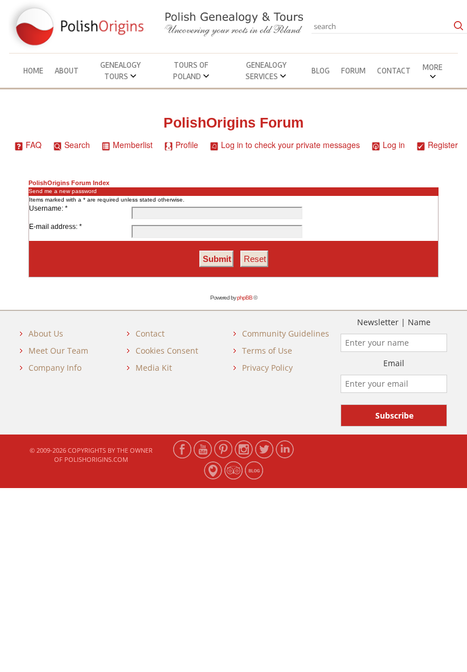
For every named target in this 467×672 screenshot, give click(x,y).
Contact (394, 70)
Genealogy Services (265, 70)
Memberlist (133, 144)
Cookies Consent (167, 350)
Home (33, 70)
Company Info (54, 367)
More (433, 67)
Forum (353, 70)
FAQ (34, 144)
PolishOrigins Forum (233, 122)
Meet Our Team (58, 350)
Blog (321, 70)
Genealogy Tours (120, 70)
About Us (45, 333)
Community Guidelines (285, 333)
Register (443, 144)
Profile (186, 144)
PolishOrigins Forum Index (68, 182)
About (67, 70)
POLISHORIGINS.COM (96, 459)
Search (77, 144)
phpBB (244, 297)
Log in (394, 144)
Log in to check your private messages (290, 144)
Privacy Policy (267, 367)
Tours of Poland (191, 70)
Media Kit (154, 367)
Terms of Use (267, 350)
